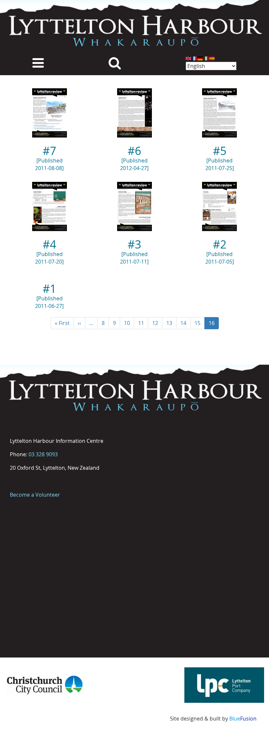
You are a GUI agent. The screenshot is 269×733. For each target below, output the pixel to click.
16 (214, 324)
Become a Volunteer (35, 494)
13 (171, 323)
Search (115, 62)
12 (157, 323)
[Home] (134, 24)
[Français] (194, 57)
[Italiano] (206, 57)
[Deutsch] (200, 57)
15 (200, 323)
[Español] (212, 57)
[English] (189, 57)
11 (143, 323)
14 (185, 323)
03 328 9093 (43, 454)
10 (129, 323)
